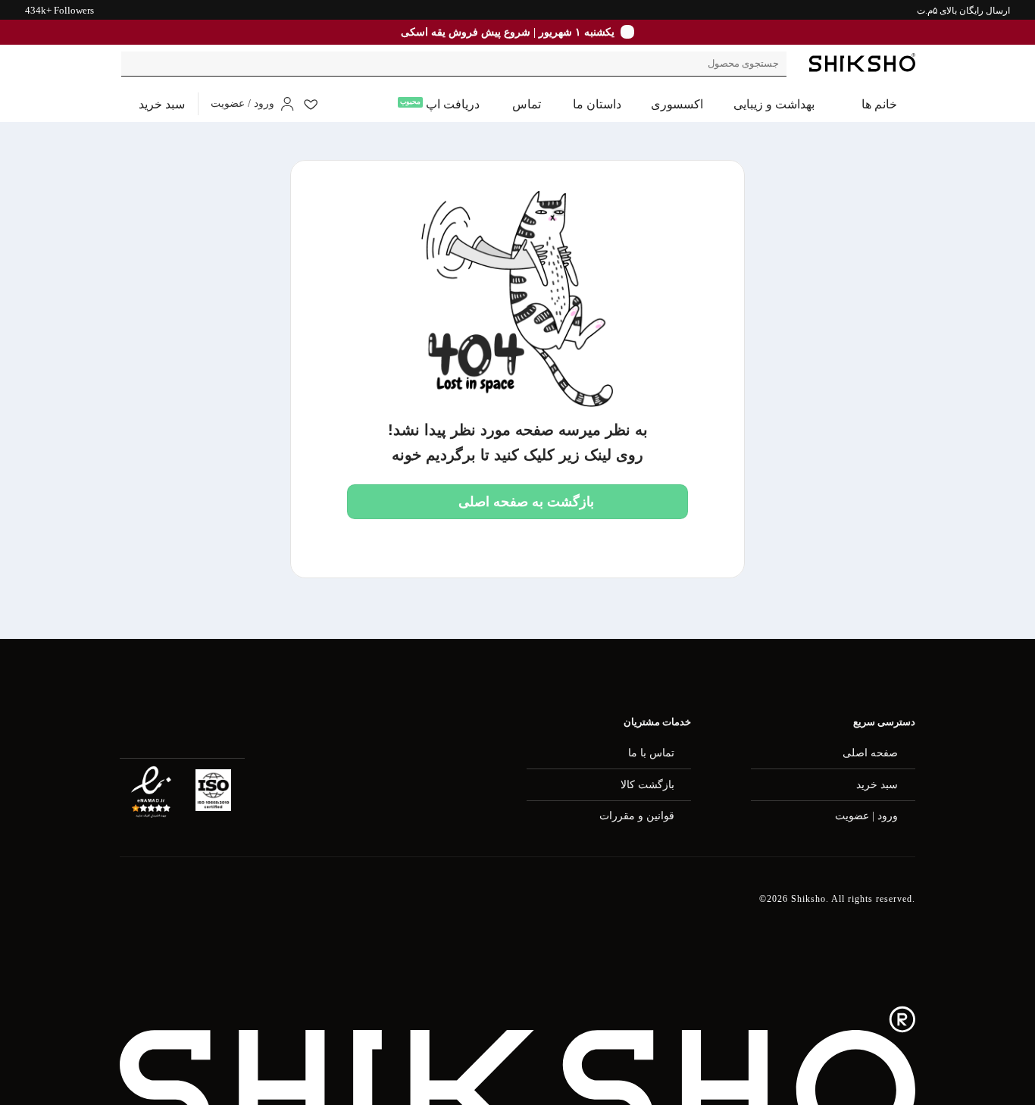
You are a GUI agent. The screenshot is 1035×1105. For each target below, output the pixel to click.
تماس (526, 104)
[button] (152, 104)
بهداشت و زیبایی (774, 104)
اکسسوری (677, 104)
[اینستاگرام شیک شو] (284, 908)
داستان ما (597, 104)
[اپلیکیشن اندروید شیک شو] (128, 908)
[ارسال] (135, 64)
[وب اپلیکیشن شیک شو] (206, 908)
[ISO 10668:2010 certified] (213, 790)
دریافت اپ (453, 104)
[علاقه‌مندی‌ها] (310, 104)
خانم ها (879, 104)
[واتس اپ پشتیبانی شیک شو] (360, 908)
